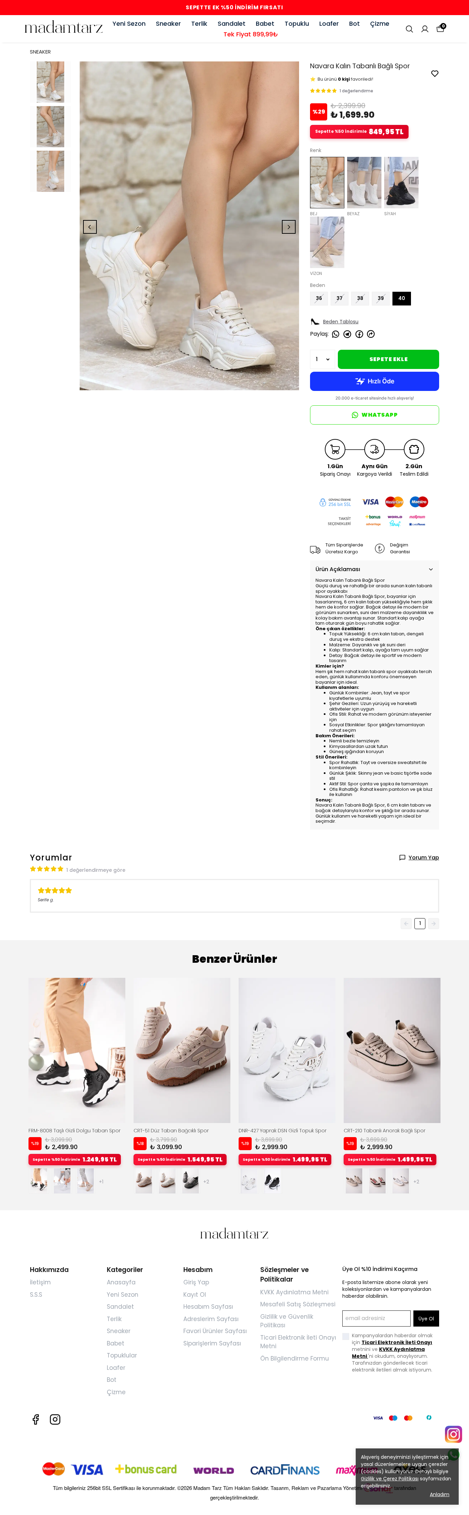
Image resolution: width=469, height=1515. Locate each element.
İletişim (40, 1282)
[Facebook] (35, 1419)
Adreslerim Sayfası (211, 1319)
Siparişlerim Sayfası (212, 1343)
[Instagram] (55, 1419)
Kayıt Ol (194, 1295)
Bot (354, 23)
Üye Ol (426, 1318)
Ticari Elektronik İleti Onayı (397, 1342)
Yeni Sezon (129, 23)
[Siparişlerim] (425, 29)
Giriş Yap (196, 1282)
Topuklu (297, 23)
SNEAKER (40, 51)
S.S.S (36, 1295)
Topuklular (122, 1355)
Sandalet (231, 23)
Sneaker (168, 23)
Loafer (329, 23)
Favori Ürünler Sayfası (215, 1331)
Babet (265, 23)
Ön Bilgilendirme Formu (294, 1358)
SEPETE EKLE (388, 359)
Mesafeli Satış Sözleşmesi (297, 1304)
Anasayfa (121, 1282)
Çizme (379, 23)
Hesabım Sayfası (208, 1307)
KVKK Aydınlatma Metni (294, 1292)
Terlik (199, 23)
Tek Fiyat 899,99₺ (251, 34)
